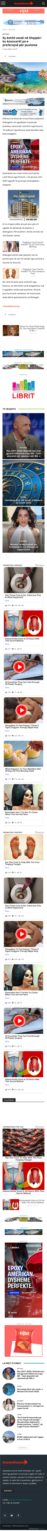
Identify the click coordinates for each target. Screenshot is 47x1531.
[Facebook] (5, 1515)
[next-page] (8, 557)
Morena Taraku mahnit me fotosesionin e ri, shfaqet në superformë (23, 547)
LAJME (19, 1414)
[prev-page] (4, 557)
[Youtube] (11, 1515)
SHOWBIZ (23, 541)
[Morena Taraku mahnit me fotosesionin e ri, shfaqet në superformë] (23, 530)
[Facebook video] (18, 1515)
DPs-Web (41, 1528)
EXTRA (23, 497)
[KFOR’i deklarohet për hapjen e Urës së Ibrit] (9, 1437)
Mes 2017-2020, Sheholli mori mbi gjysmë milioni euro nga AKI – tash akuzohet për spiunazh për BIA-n (23, 453)
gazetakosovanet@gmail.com (20, 1500)
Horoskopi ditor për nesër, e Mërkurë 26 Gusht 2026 (23, 501)
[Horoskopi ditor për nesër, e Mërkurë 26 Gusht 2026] (23, 483)
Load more (23, 1448)
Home (5, 30)
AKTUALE (12, 30)
